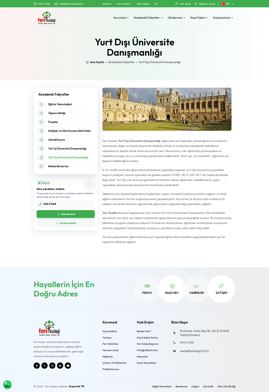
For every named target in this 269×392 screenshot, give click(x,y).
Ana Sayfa (97, 62)
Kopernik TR (76, 386)
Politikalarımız (110, 369)
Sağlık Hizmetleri (162, 386)
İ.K (156, 3)
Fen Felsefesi (110, 343)
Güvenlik (208, 386)
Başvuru (171, 293)
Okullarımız (175, 17)
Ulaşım (195, 386)
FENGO (147, 293)
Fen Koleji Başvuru (147, 343)
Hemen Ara (68, 214)
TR (227, 3)
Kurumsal (120, 17)
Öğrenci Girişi (207, 3)
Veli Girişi (185, 3)
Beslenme (181, 386)
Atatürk (106, 3)
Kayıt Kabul (197, 17)
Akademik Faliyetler (147, 17)
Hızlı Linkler (124, 3)
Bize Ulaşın (143, 3)
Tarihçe (106, 337)
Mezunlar (142, 356)
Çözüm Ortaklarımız (114, 362)
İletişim (221, 293)
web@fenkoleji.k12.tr (71, 3)
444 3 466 (44, 3)
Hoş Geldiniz (109, 331)
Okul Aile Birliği (226, 386)
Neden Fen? (144, 331)
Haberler (197, 293)
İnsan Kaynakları (146, 362)
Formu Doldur (68, 223)
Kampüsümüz (221, 17)
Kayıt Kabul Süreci (147, 337)
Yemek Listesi (110, 350)
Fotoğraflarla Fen (147, 350)
